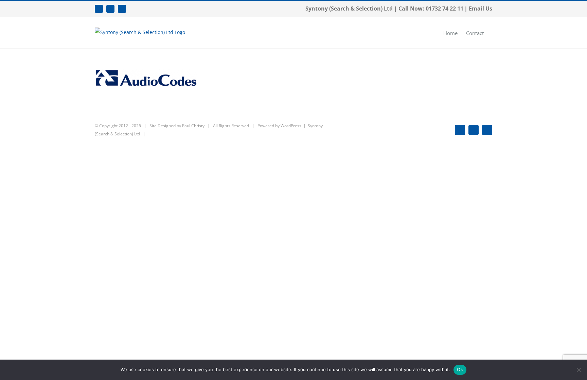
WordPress (291, 126)
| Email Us (478, 8)
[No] (578, 369)
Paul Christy (193, 126)
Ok (460, 369)
